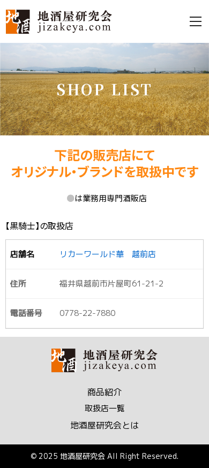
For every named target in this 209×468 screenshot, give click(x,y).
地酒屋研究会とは (104, 425)
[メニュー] (195, 21)
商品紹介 (104, 392)
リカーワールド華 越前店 (107, 254)
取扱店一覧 (105, 408)
